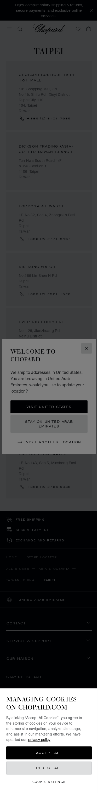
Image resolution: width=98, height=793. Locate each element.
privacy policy (39, 739)
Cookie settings (49, 782)
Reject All (49, 768)
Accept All (49, 753)
